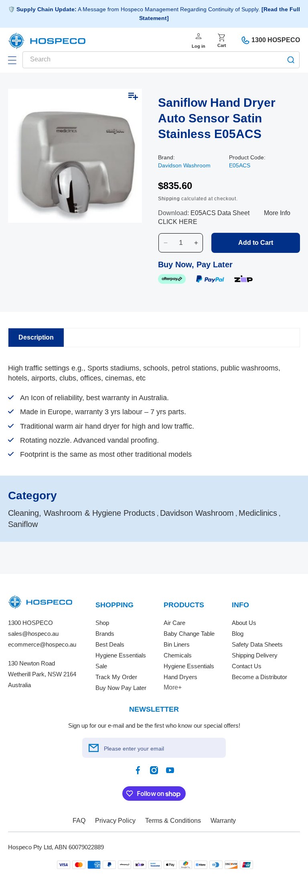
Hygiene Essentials (120, 655)
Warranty (223, 820)
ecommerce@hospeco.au (42, 644)
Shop (102, 622)
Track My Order (116, 676)
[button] (12, 60)
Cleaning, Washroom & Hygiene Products (81, 513)
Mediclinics (258, 513)
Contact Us (246, 666)
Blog (237, 633)
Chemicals (178, 655)
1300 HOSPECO (275, 40)
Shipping (169, 198)
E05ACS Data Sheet (219, 213)
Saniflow (23, 524)
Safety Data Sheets (257, 644)
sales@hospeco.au (33, 633)
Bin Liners (177, 644)
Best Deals (109, 644)
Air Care (174, 622)
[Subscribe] (93, 747)
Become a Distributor (259, 676)
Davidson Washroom (184, 165)
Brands (104, 633)
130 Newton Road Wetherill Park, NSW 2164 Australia (42, 674)
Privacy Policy (115, 820)
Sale (101, 666)
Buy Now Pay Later (120, 687)
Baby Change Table (189, 633)
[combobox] (161, 59)
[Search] (291, 59)
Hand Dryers (180, 676)
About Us (244, 622)
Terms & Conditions (173, 820)
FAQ (79, 820)
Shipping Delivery (255, 655)
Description (36, 337)
